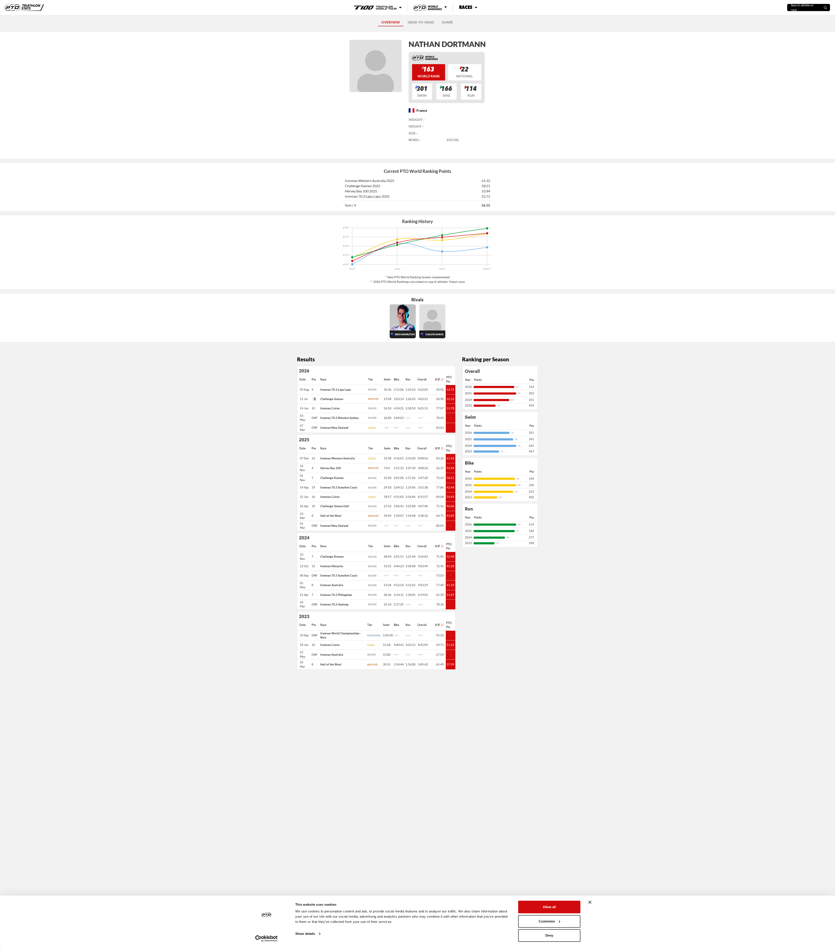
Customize (547, 921)
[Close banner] (589, 902)
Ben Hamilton (405, 334)
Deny (549, 935)
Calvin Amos (435, 334)
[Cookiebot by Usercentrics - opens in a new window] (266, 938)
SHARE (447, 22)
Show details (305, 933)
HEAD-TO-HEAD (421, 22)
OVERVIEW (390, 22)
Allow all (549, 907)
